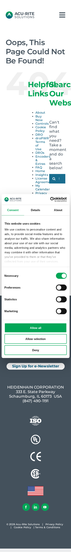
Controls (42, 123)
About (40, 112)
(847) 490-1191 (36, 401)
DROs (39, 153)
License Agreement (44, 180)
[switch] (61, 287)
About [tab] (58, 209)
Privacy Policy (54, 524)
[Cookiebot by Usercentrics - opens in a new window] (50, 199)
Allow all (35, 327)
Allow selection (35, 339)
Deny (35, 350)
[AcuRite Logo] (20, 13)
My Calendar (42, 187)
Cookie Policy (40, 129)
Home (40, 171)
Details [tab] (35, 209)
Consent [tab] (13, 209)
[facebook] (26, 507)
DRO (39, 134)
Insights (41, 175)
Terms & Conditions (47, 527)
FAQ (38, 167)
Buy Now (39, 118)
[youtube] (45, 507)
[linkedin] (35, 507)
